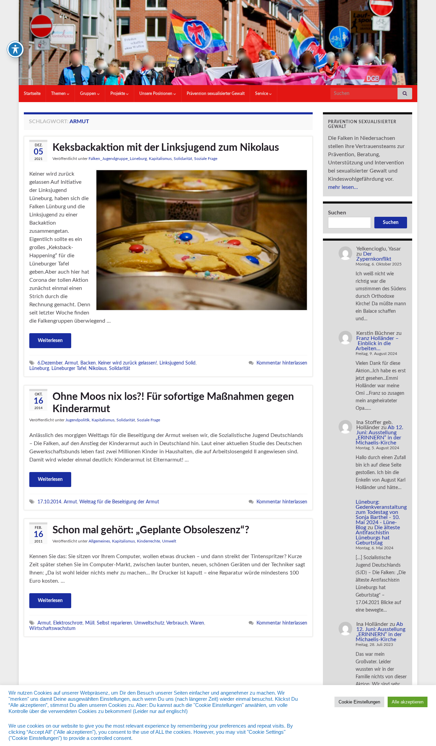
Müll (89, 623)
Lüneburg (39, 368)
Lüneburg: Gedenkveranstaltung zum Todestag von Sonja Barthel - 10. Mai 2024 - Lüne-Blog (381, 514)
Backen (88, 363)
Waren (197, 623)
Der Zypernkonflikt (373, 256)
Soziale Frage (205, 159)
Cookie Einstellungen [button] (359, 701)
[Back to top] (420, 730)
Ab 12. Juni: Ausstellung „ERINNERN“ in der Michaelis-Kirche (379, 435)
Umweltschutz (149, 623)
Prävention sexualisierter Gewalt (216, 94)
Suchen (337, 212)
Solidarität (183, 159)
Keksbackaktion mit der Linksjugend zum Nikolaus (165, 148)
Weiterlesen (50, 340)
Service (262, 94)
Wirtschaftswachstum (52, 628)
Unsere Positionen (156, 94)
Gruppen (88, 94)
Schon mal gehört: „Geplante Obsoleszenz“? (150, 530)
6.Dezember (49, 363)
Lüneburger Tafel (68, 368)
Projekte (118, 94)
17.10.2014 (49, 501)
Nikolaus (98, 368)
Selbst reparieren (114, 623)
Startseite (32, 94)
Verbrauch (177, 623)
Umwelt (169, 541)
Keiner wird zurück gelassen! (127, 363)
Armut (71, 363)
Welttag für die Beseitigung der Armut (119, 501)
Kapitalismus (160, 159)
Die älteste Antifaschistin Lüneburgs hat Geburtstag (378, 535)
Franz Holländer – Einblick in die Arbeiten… (377, 343)
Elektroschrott (68, 623)
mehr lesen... (343, 187)
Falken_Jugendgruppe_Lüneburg (118, 159)
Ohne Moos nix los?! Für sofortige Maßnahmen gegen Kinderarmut (173, 403)
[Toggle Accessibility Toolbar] (15, 49)
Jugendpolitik (77, 420)
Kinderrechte (148, 541)
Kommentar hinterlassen (281, 363)
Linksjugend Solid (177, 363)
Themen (59, 94)
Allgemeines (99, 541)
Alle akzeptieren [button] (407, 701)
